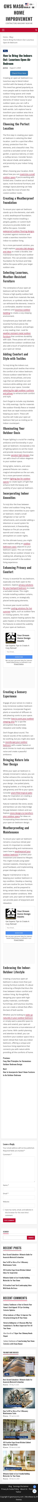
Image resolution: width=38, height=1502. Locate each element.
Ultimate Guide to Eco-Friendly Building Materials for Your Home (16, 1475)
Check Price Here (19, 73)
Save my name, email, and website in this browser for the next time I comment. (19, 1212)
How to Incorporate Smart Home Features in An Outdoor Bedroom (19, 1072)
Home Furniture (10, 1437)
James (5, 68)
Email (6, 1193)
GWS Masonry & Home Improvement (19, 12)
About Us (23, 1489)
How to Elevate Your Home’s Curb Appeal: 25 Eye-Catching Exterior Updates (17, 1307)
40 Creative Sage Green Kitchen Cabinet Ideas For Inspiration (17, 1443)
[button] (3, 30)
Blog (5, 51)
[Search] (36, 30)
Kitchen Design (22, 1437)
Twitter (18, 1492)
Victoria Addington (9, 1323)
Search (6, 1232)
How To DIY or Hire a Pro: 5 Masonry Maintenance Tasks (15, 1412)
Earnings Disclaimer (20, 1486)
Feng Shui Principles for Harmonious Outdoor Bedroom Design (17, 1061)
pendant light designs (20, 455)
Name (6, 1185)
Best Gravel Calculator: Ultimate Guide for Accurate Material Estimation (17, 1380)
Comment (7, 1154)
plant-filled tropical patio (21, 793)
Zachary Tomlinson (9, 1304)
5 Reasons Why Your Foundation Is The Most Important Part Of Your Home (17, 1326)
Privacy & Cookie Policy (10, 1489)
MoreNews (29, 1497)
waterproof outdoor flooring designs (18, 231)
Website (6, 1202)
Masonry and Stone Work (13, 1406)
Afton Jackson (8, 1315)
